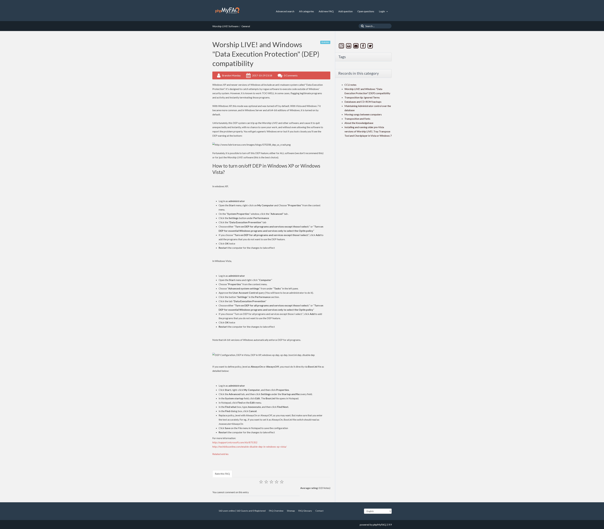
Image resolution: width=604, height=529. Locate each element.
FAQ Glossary (305, 510)
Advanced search (285, 11)
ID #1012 (325, 42)
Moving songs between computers (363, 114)
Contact (319, 510)
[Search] (362, 26)
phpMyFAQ (379, 524)
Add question (345, 11)
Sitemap (291, 510)
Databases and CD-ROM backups (362, 101)
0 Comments (291, 75)
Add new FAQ (326, 11)
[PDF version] (341, 45)
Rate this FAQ (222, 473)
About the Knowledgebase (358, 122)
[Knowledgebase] (227, 10)
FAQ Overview (276, 510)
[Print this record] (349, 45)
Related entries (220, 453)
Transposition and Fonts (357, 118)
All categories (306, 11)
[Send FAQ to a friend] (356, 45)
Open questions (365, 11)
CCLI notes (350, 84)
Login (382, 11)
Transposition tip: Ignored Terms (362, 97)
